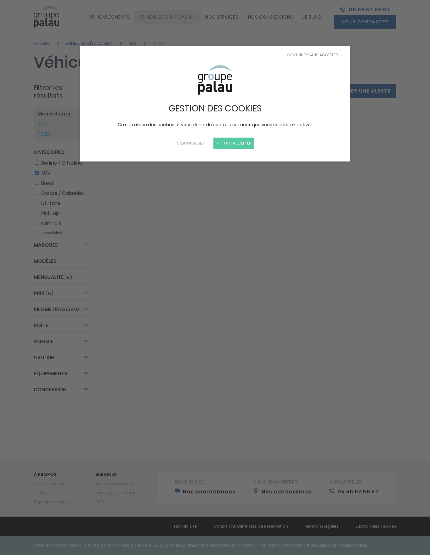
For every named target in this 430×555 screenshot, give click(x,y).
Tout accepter (236, 143)
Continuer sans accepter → (314, 55)
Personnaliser (190, 143)
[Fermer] (215, 277)
